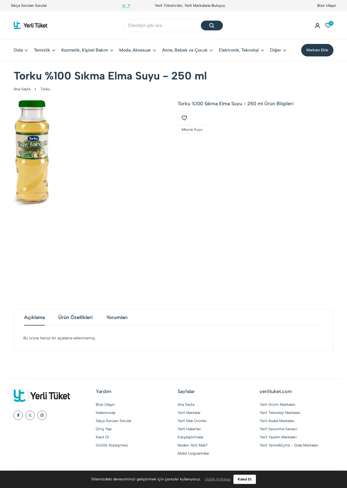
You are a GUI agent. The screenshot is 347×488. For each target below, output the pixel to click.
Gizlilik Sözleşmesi (112, 445)
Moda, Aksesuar (135, 50)
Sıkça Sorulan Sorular (29, 5)
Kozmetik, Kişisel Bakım (84, 50)
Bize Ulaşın (326, 5)
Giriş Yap (103, 429)
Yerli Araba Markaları (277, 421)
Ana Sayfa (22, 89)
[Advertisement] (173, 257)
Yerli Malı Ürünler (192, 421)
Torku (45, 89)
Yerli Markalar (189, 412)
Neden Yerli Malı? (193, 445)
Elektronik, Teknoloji (239, 50)
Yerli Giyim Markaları (277, 404)
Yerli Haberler (189, 429)
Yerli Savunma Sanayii (278, 429)
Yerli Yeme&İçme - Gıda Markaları (289, 445)
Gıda (18, 50)
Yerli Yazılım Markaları (278, 437)
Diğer (275, 50)
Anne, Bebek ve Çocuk (185, 50)
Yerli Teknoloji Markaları (280, 412)
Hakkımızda (105, 412)
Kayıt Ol (102, 437)
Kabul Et (245, 479)
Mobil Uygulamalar (193, 453)
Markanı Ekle (317, 50)
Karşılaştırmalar (191, 437)
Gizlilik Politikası (218, 479)
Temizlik (42, 50)
